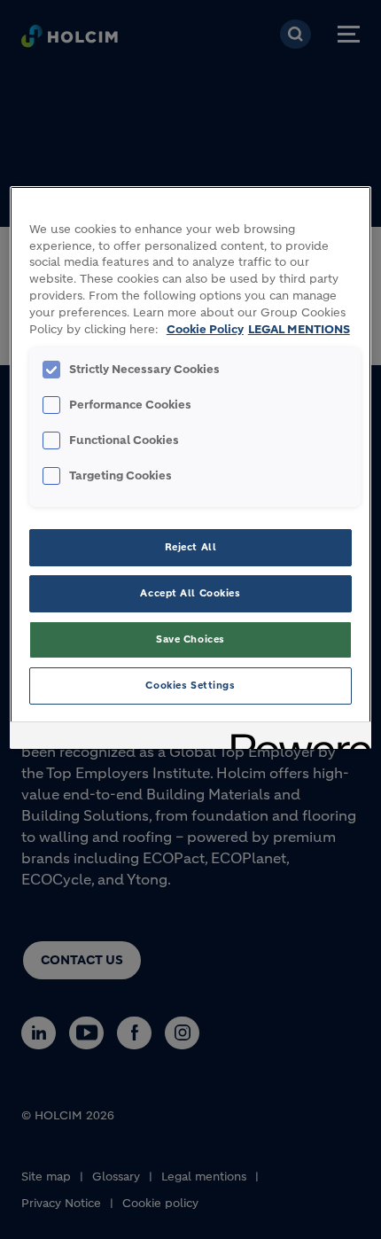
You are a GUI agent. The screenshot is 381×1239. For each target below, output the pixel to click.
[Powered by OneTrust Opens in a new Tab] (295, 738)
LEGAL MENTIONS (299, 330)
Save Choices (190, 639)
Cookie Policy (205, 330)
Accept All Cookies (190, 593)
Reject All (191, 547)
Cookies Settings (190, 685)
